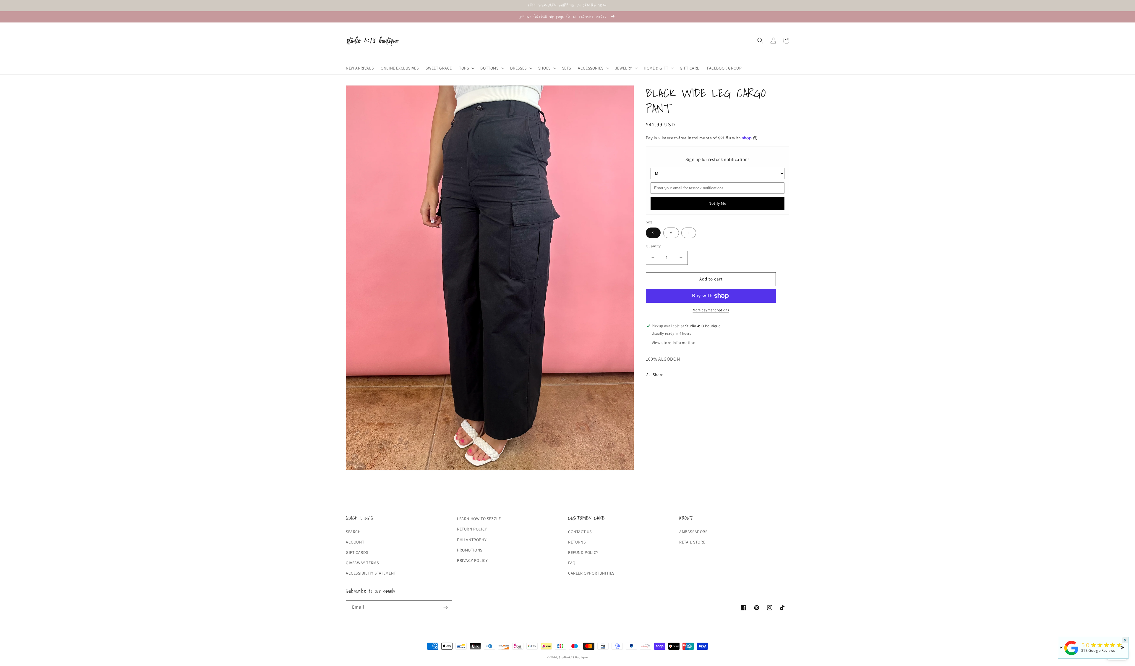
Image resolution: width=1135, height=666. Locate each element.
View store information (673, 342)
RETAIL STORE (692, 542)
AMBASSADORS (693, 531)
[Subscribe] (445, 607)
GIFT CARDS (357, 552)
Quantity (653, 246)
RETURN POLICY (472, 529)
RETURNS (577, 542)
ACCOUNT (355, 542)
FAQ (571, 562)
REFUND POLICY (583, 552)
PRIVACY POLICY (472, 560)
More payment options (711, 310)
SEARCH (353, 531)
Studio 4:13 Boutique (573, 657)
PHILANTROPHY (472, 539)
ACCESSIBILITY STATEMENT (371, 573)
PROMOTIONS (469, 550)
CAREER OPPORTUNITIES (591, 573)
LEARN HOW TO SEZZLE (479, 518)
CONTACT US (580, 531)
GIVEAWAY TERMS (362, 562)
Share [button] (658, 374)
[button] (466, 68)
